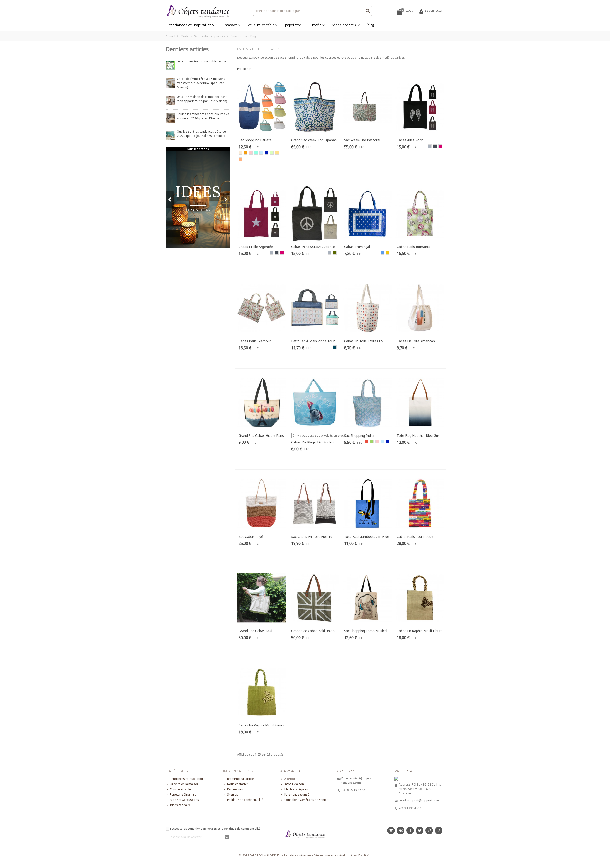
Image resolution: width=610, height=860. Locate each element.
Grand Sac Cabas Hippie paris (261, 435)
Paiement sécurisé (296, 795)
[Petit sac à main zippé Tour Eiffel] (314, 308)
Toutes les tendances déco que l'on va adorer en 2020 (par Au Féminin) (203, 116)
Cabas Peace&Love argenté (313, 246)
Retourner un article (240, 779)
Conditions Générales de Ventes (306, 800)
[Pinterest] (429, 830)
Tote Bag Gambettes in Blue (366, 536)
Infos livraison (294, 784)
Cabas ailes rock (410, 140)
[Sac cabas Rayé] (261, 503)
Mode (316, 25)
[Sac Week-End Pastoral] (367, 107)
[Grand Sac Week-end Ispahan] (314, 107)
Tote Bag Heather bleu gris (418, 435)
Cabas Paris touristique (415, 536)
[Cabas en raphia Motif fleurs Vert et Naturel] (261, 692)
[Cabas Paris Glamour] (261, 308)
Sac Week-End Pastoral (362, 140)
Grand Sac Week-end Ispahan (314, 140)
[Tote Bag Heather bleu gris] (419, 402)
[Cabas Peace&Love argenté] (314, 214)
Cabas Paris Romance (414, 246)
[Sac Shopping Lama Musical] (367, 598)
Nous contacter (237, 784)
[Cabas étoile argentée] (261, 214)
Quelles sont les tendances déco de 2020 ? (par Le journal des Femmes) (201, 133)
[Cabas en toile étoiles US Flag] (367, 308)
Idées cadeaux (344, 25)
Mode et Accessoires (184, 800)
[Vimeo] (391, 830)
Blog (371, 25)
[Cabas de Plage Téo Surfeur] (314, 402)
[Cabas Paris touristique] (419, 503)
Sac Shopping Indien (359, 435)
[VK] (400, 830)
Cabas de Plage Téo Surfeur (313, 442)
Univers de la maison (184, 784)
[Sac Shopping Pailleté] (261, 107)
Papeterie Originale (183, 795)
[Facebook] (410, 830)
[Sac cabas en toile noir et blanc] (314, 503)
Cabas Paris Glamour (255, 341)
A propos (290, 779)
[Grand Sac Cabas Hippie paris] (261, 402)
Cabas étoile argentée (256, 246)
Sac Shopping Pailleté (255, 140)
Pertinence (244, 69)
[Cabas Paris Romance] (419, 214)
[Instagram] (438, 830)
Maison (231, 25)
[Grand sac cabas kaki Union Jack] (314, 598)
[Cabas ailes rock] (419, 107)
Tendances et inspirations (191, 25)
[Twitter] (419, 830)
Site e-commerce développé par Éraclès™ (342, 855)
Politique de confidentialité (245, 800)
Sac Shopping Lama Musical (365, 630)
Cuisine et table (261, 25)
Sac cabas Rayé (251, 536)
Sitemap (232, 795)
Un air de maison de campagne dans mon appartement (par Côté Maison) (202, 99)
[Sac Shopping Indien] (367, 402)
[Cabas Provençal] (367, 214)
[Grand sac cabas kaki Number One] (261, 598)
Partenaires (235, 789)
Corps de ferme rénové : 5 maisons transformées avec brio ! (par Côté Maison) (201, 83)
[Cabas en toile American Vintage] (419, 308)
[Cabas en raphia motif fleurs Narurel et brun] (419, 598)
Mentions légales (296, 789)
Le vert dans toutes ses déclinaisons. (202, 61)
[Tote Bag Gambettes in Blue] (367, 503)
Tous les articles (198, 149)
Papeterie (293, 25)
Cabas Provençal (357, 246)
